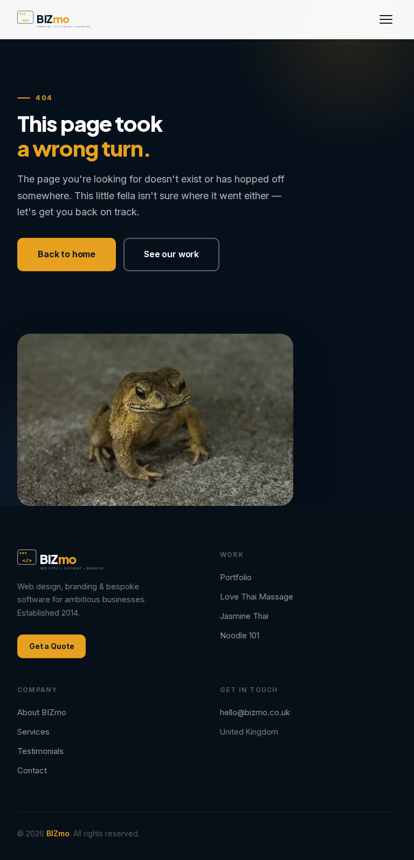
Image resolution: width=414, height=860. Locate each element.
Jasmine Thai (244, 616)
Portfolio (236, 577)
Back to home (66, 254)
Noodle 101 (239, 635)
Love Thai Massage (256, 596)
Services (33, 732)
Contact (32, 770)
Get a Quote (51, 646)
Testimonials (40, 751)
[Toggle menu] (386, 19)
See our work (171, 254)
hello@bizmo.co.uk (255, 712)
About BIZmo (41, 712)
